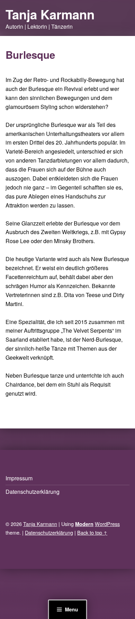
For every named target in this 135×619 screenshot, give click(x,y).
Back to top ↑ (92, 532)
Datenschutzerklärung (33, 492)
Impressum (19, 478)
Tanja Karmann (50, 14)
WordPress (107, 523)
